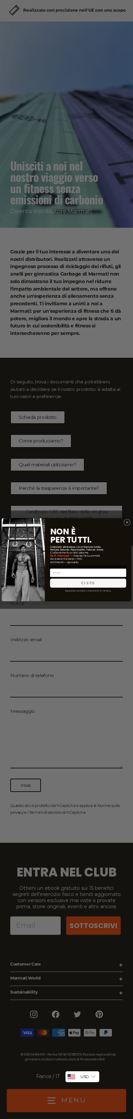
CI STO (88, 583)
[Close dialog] (127, 522)
